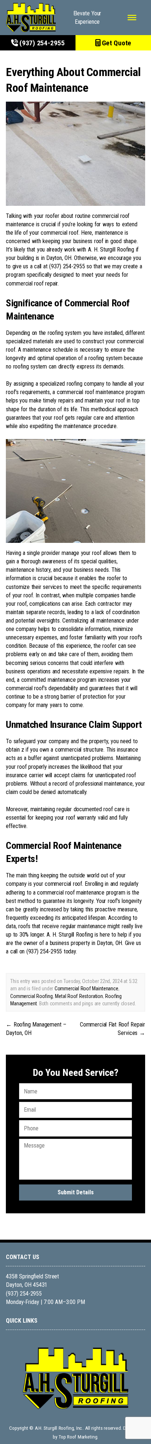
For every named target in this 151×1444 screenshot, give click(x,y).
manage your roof (82, 552)
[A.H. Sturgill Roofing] (31, 17)
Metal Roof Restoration (79, 996)
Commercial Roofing (31, 996)
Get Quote (116, 43)
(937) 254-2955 (41, 43)
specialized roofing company (72, 383)
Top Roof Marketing (78, 1437)
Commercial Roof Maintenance (86, 988)
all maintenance (107, 620)
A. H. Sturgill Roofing (111, 249)
